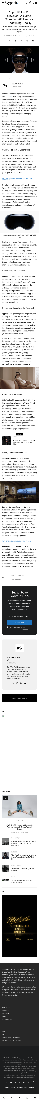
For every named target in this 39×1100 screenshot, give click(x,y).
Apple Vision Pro (16, 579)
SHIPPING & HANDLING (11, 992)
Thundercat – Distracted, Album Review (22, 870)
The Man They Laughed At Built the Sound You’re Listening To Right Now (23, 857)
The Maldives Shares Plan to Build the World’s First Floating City (17, 178)
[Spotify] (24, 1037)
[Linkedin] (15, 1037)
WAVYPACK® (8, 36)
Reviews (13, 877)
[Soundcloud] (10, 1037)
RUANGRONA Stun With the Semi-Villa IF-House (16, 541)
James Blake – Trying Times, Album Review (21, 881)
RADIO (4, 971)
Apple (10, 96)
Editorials (16, 436)
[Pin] (15, 41)
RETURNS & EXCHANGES (12, 995)
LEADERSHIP (7, 974)
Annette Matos (15, 832)
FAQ (3, 989)
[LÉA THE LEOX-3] (19, 806)
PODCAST (6, 968)
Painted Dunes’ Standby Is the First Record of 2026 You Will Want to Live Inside (23, 843)
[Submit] (27, 41)
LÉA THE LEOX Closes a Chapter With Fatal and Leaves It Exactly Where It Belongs (19, 827)
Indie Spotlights (19, 821)
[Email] (33, 41)
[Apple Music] (28, 1037)
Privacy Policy (9, 1042)
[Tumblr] (20, 1037)
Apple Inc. (21, 575)
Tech (16, 36)
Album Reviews (16, 865)
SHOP (4, 986)
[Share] (4, 41)
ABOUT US (6, 962)
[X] (6, 1037)
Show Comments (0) (18, 698)
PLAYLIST (6, 965)
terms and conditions (25, 628)
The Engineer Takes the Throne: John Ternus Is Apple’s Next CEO (24, 442)
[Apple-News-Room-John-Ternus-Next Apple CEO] (6, 440)
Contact (32, 1042)
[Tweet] (10, 41)
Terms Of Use (22, 1042)
